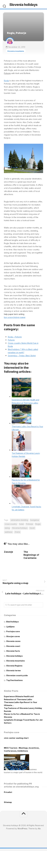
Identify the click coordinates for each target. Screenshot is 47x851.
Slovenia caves (13, 641)
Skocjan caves (13, 636)
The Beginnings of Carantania (31, 555)
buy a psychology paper (14, 317)
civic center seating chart (16, 738)
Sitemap (8, 802)
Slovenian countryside (17, 675)
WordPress (22, 828)
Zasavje (8, 552)
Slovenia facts (13, 651)
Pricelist (8, 792)
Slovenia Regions (14, 666)
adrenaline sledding (19, 520)
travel (32, 528)
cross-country (11, 524)
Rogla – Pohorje (15, 337)
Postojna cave (13, 631)
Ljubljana (10, 626)
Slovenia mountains (15, 51)
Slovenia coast (13, 646)
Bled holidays (12, 622)
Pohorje (11, 340)
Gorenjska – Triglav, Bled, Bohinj (22, 355)
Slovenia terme (13, 670)
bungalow (34, 520)
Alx (39, 828)
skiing (7, 528)
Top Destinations (14, 680)
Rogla (6, 80)
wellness (8, 532)
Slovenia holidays (23, 5)
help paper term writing (14, 314)
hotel (21, 524)
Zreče (17, 532)
